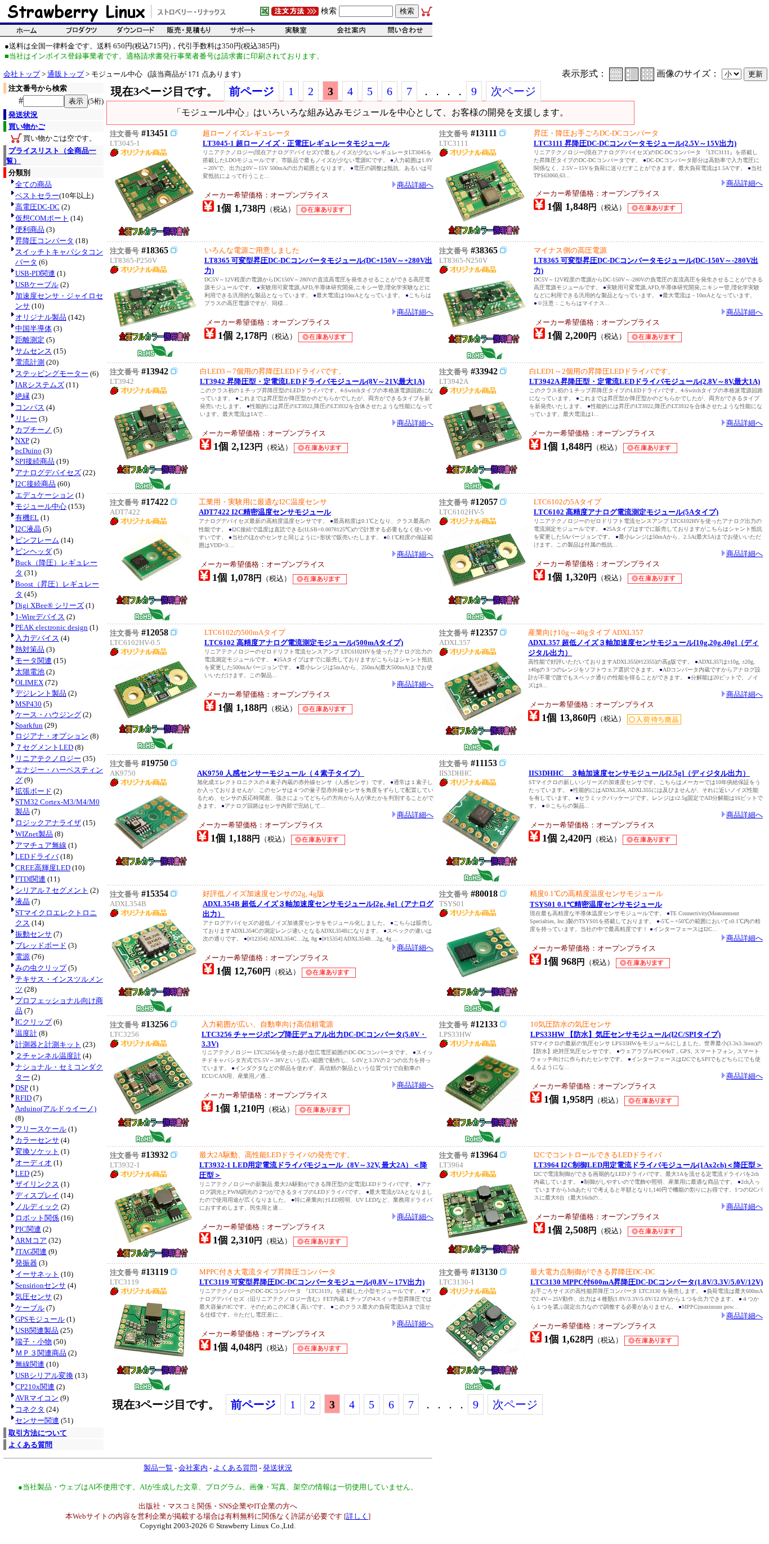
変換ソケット (37, 1151)
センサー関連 (37, 1420)
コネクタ (29, 1409)
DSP (21, 1088)
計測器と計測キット (48, 1044)
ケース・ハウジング (48, 714)
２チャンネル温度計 (48, 1055)
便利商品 (29, 229)
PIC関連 (28, 1229)
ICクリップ (33, 1022)
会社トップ (21, 74)
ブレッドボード (40, 945)
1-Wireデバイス (40, 616)
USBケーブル (37, 284)
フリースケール (40, 1129)
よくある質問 (30, 1444)
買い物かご (26, 126)
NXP (22, 440)
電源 (22, 956)
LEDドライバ (37, 856)
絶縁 (22, 396)
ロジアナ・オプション (51, 736)
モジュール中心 (40, 506)
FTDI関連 (30, 879)
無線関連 (29, 1364)
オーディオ (33, 1162)
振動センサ (33, 934)
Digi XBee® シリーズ (49, 605)
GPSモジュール (40, 1319)
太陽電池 (29, 672)
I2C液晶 (28, 529)
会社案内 (193, 1468)
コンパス (29, 407)
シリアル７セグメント (51, 890)
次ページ (513, 91)
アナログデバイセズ (48, 472)
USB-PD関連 (35, 273)
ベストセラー (37, 195)
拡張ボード (33, 791)
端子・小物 (33, 1341)
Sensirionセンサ (40, 1285)
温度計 (26, 1033)
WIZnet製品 (34, 834)
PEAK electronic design (51, 627)
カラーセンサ (37, 1140)
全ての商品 (33, 184)
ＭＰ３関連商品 (40, 1353)
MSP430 (28, 704)
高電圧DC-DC (37, 207)
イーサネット (37, 1274)
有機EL (27, 517)
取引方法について (37, 1433)
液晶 (22, 901)
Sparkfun (29, 725)
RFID (23, 1098)
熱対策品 (29, 649)
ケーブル (29, 1308)
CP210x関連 (35, 1386)
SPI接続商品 (35, 461)
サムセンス (33, 351)
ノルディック (37, 1206)
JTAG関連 (31, 1251)
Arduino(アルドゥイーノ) (55, 1108)
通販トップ (65, 74)
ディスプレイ (37, 1195)
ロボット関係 (37, 1218)
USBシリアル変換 (44, 1375)
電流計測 (29, 362)
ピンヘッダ (33, 551)
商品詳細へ (415, 185)
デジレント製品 (40, 693)
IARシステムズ (39, 385)
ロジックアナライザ (48, 822)
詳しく (357, 1516)
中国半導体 (33, 328)
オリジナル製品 (40, 317)
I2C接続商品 (35, 484)
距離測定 (29, 339)
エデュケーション (44, 495)
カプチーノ (33, 430)
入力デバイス (37, 638)
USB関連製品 (37, 1330)
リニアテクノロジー (48, 758)
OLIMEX (29, 682)
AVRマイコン (37, 1398)
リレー (26, 418)
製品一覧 (158, 1468)
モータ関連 (33, 660)
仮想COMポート (42, 218)
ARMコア (31, 1240)
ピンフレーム (37, 540)
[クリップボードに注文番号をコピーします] (174, 132)
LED (22, 1173)
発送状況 (23, 114)
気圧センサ (33, 1296)
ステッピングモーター (51, 373)
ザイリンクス (37, 1184)
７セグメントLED (44, 747)
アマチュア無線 (40, 845)
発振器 (26, 1263)
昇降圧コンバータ (44, 240)
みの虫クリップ (40, 968)
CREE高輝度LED (42, 867)
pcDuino (28, 450)
